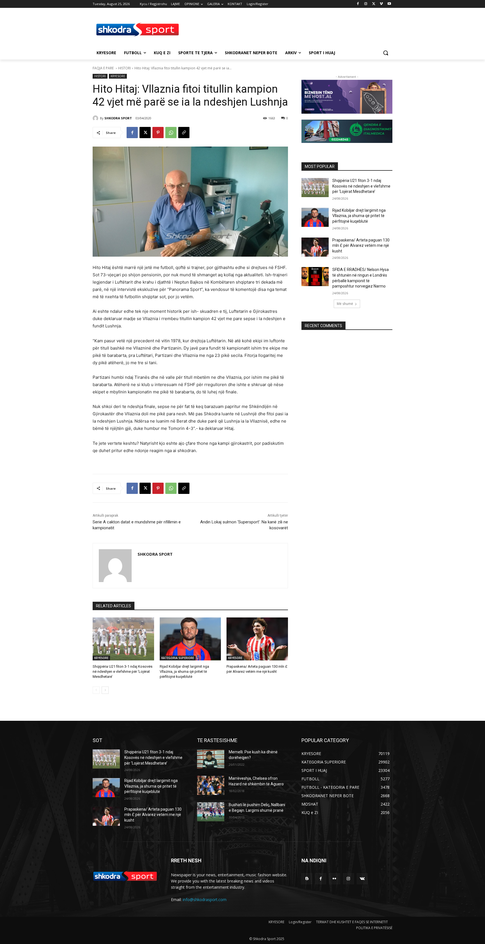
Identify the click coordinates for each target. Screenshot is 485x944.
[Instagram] (366, 4)
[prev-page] (96, 690)
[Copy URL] (183, 132)
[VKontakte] (362, 878)
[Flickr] (334, 878)
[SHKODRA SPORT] (96, 118)
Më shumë (345, 303)
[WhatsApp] (171, 132)
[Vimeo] (381, 4)
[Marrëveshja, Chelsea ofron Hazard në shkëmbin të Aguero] (210, 785)
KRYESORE (118, 76)
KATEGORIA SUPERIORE (177, 658)
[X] (373, 4)
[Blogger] (306, 878)
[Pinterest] (158, 132)
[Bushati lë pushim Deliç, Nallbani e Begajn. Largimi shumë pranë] (210, 811)
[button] (385, 53)
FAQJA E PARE (104, 68)
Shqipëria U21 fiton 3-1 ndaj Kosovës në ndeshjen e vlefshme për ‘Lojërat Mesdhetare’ (122, 671)
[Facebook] (358, 4)
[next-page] (105, 690)
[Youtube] (389, 4)
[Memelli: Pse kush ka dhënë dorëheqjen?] (210, 759)
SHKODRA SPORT (118, 118)
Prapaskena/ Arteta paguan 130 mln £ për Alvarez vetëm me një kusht (361, 245)
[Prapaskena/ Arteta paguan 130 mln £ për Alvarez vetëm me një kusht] (257, 638)
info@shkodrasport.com (205, 899)
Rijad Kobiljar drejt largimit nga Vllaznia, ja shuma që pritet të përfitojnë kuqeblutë (184, 671)
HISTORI (124, 68)
